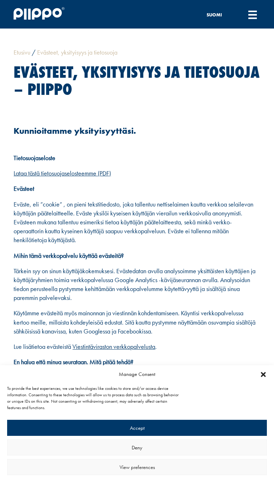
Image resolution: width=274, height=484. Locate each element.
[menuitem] (218, 14)
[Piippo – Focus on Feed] (52, 14)
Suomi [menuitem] (214, 15)
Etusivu (22, 52)
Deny (137, 447)
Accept (137, 428)
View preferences (137, 467)
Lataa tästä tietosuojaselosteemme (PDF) (62, 173)
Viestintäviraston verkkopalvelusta (113, 346)
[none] (218, 14)
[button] (263, 374)
